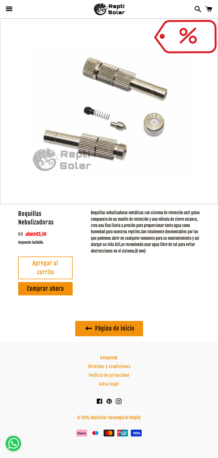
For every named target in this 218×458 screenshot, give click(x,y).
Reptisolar (98, 417)
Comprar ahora (45, 288)
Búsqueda (109, 357)
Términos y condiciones (109, 366)
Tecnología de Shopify (124, 417)
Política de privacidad (109, 375)
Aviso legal (109, 384)
